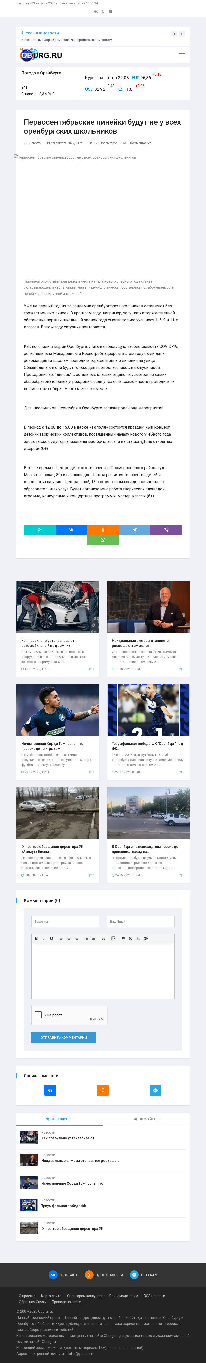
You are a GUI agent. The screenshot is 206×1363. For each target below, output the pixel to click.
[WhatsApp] (103, 540)
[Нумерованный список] (93, 938)
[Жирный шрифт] (36, 938)
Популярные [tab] (62, 1119)
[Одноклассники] (103, 530)
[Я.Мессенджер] (40, 530)
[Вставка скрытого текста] (145, 938)
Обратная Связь (32, 1302)
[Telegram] (134, 530)
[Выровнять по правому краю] (76, 938)
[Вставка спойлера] (138, 938)
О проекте (27, 1296)
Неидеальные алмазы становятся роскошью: (81, 1161)
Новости (35, 143)
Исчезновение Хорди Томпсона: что (72, 1183)
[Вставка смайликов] (103, 938)
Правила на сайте (66, 1302)
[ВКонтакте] (71, 530)
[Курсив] (44, 938)
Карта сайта (51, 1296)
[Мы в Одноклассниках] (103, 11)
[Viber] (166, 530)
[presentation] (174, 34)
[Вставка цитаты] (123, 938)
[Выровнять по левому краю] (61, 938)
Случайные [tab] (149, 1119)
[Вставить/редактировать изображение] (113, 938)
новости (95, 1324)
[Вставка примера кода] (130, 938)
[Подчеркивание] (51, 938)
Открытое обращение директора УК (72, 1229)
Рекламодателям (123, 1296)
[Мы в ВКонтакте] (95, 11)
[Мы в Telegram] (110, 11)
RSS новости (154, 1296)
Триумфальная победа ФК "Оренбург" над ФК (55, 40)
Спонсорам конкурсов (85, 1296)
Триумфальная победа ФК (63, 1206)
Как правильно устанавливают (67, 1138)
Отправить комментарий (64, 1037)
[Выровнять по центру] (69, 938)
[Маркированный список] (86, 938)
